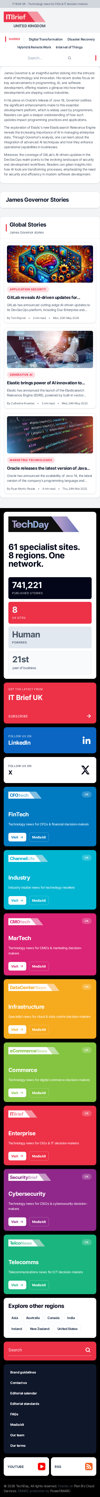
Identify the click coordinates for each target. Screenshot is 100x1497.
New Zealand (40, 1329)
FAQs (14, 1414)
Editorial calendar (23, 1393)
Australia (33, 1318)
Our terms (18, 1445)
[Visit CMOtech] (34, 921)
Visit (14, 837)
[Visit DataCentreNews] (34, 987)
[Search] (69, 58)
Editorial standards (24, 1404)
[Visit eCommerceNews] (34, 1051)
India (71, 1318)
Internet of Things (69, 47)
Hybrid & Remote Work (34, 47)
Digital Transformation (46, 39)
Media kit (39, 837)
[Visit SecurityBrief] (34, 1177)
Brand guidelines (23, 1372)
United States (67, 1329)
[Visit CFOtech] (34, 795)
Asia (14, 1318)
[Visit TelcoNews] (34, 1243)
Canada (53, 1318)
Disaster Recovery (81, 39)
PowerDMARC (60, 1491)
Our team (17, 1435)
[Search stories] (88, 1350)
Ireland (16, 1329)
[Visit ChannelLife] (34, 858)
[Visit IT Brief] (34, 1114)
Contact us (18, 1383)
